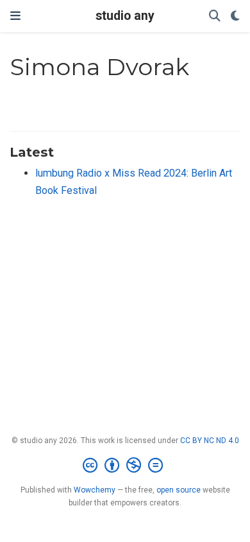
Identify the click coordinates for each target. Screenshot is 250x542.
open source (178, 489)
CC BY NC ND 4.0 (209, 440)
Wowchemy (94, 489)
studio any (125, 15)
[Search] (215, 16)
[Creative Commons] (125, 465)
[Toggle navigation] (15, 15)
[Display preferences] (235, 16)
